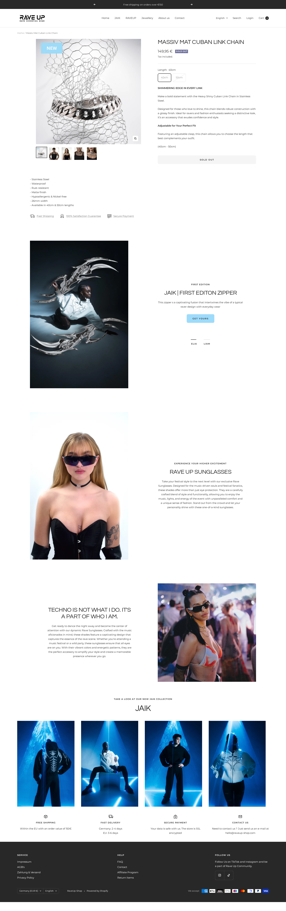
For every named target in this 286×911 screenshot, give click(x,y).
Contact (180, 18)
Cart (263, 18)
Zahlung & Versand (29, 872)
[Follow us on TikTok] (228, 875)
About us (163, 18)
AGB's (20, 867)
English (220, 18)
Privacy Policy (25, 877)
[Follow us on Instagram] (219, 875)
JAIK (117, 18)
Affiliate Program (127, 872)
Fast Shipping (45, 216)
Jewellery (147, 18)
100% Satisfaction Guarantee (83, 216)
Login (249, 18)
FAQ (120, 861)
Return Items (125, 877)
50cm (179, 77)
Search (237, 18)
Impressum (24, 861)
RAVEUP (131, 18)
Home (105, 18)
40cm (164, 77)
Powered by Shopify (97, 890)
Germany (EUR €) (28, 890)
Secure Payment (123, 216)
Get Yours (200, 327)
